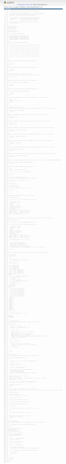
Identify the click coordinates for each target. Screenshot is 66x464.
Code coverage (29, 4)
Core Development (21, 4)
